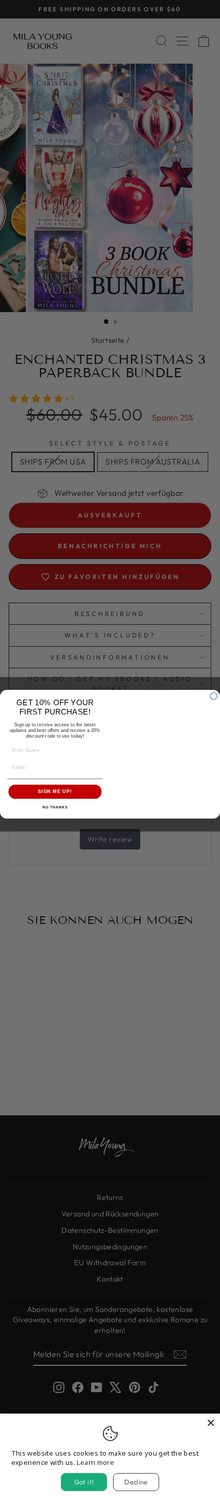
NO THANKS (55, 807)
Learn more (95, 1462)
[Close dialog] (213, 695)
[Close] (211, 1423)
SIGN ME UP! (55, 791)
